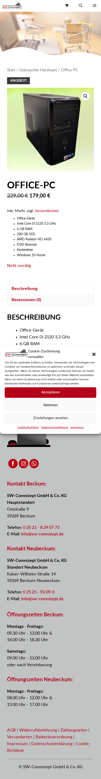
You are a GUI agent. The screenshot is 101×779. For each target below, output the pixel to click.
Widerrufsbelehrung (38, 730)
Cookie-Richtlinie (28, 427)
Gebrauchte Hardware (38, 70)
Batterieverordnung (55, 737)
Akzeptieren (50, 392)
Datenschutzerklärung (54, 427)
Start (11, 70)
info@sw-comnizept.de (42, 534)
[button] (94, 354)
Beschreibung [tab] (25, 289)
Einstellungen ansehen (50, 418)
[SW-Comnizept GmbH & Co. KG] (12, 6)
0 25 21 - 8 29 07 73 (41, 528)
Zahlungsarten (74, 730)
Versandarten (20, 737)
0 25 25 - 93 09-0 (38, 592)
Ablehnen (50, 405)
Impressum (77, 427)
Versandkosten (47, 211)
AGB (11, 730)
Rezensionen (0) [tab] (26, 300)
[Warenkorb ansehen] (67, 6)
